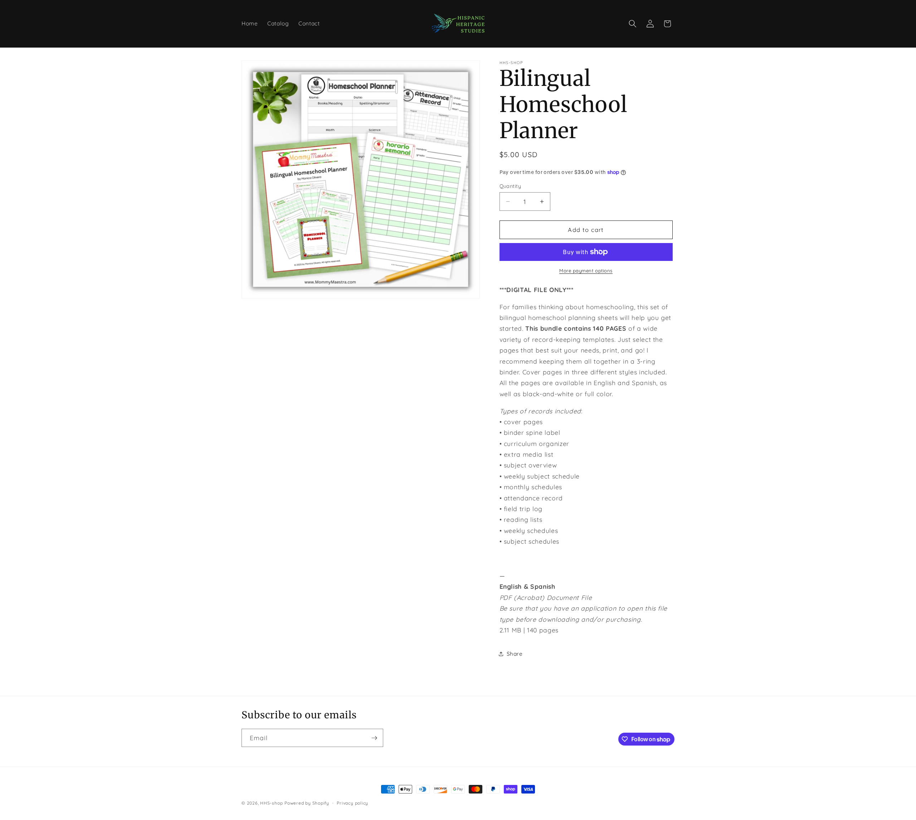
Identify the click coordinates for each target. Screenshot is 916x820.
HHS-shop (271, 803)
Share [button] (515, 653)
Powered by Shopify (306, 803)
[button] (632, 23)
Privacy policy (352, 803)
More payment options (586, 270)
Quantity (510, 186)
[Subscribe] (374, 738)
